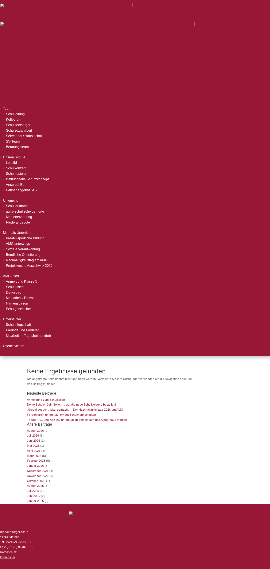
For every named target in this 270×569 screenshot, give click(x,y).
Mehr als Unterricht (17, 233)
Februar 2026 (36, 460)
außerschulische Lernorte (25, 211)
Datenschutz (8, 552)
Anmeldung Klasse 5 (21, 281)
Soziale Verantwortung (23, 249)
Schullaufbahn (17, 206)
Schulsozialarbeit (19, 130)
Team (7, 108)
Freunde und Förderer (22, 330)
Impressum (7, 557)
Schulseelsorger (18, 125)
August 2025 (35, 485)
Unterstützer (12, 319)
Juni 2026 (33, 440)
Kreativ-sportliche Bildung (25, 238)
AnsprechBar (16, 184)
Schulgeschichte (18, 309)
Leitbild (11, 162)
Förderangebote (18, 222)
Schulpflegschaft (18, 324)
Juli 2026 (33, 435)
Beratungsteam (17, 147)
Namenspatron (17, 303)
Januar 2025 (35, 501)
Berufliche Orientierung (23, 254)
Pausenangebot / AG (21, 190)
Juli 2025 (33, 490)
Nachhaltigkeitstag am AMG (26, 260)
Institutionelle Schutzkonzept (27, 179)
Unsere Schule (14, 157)
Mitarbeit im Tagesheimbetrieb (28, 335)
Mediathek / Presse (20, 298)
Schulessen (15, 287)
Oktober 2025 (36, 481)
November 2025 (38, 475)
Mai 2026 (33, 445)
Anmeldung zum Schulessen (46, 399)
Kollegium (13, 119)
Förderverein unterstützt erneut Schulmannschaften (61, 414)
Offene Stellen (13, 346)
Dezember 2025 (38, 470)
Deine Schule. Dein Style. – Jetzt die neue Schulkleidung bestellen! (71, 404)
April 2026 (33, 450)
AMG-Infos (11, 276)
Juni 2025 (33, 496)
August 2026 (35, 430)
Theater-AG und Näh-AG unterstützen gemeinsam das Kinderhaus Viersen (77, 419)
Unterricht (10, 200)
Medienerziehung (19, 217)
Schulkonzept (16, 168)
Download (13, 292)
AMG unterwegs (18, 243)
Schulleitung (15, 114)
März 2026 (34, 455)
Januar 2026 (35, 465)
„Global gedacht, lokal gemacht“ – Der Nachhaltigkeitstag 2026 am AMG (75, 409)
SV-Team (13, 141)
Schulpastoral (16, 173)
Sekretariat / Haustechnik (24, 136)
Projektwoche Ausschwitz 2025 (29, 265)
